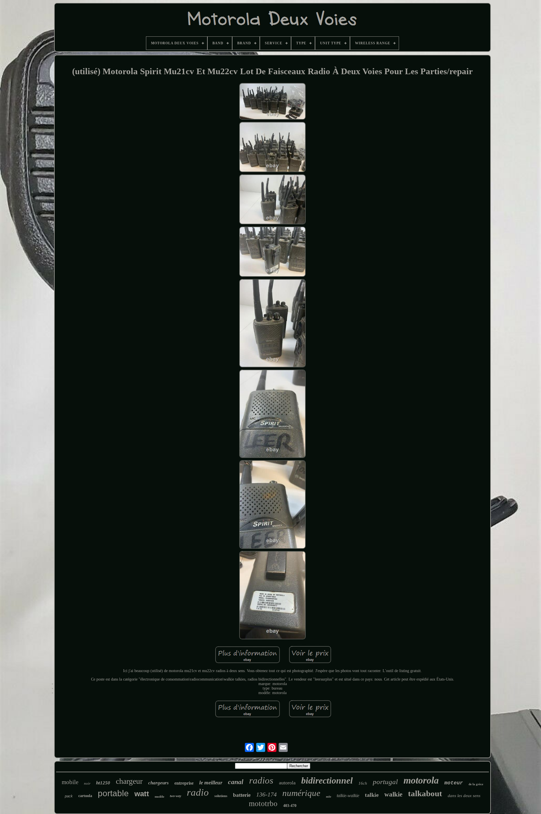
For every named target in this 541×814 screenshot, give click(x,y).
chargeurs (158, 783)
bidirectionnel (327, 780)
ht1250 (103, 783)
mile (328, 796)
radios (261, 780)
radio (198, 792)
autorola (287, 783)
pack (69, 796)
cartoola (85, 796)
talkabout (425, 793)
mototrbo (263, 803)
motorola (421, 780)
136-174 (266, 794)
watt (141, 793)
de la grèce (476, 784)
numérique (301, 793)
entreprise (184, 783)
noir (87, 783)
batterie (241, 795)
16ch (362, 783)
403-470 (289, 806)
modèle (159, 796)
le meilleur (210, 783)
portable (113, 793)
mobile (70, 782)
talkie (372, 795)
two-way (175, 796)
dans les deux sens (464, 795)
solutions (220, 796)
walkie (393, 794)
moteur (453, 783)
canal (235, 782)
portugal (385, 782)
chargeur (129, 781)
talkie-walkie (348, 795)
